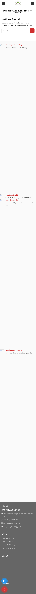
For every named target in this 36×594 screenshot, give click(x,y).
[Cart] (32, 3)
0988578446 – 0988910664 (11, 523)
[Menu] (3, 3)
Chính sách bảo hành (8, 538)
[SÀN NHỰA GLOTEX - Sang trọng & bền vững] (18, 3)
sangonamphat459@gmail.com (14, 527)
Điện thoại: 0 (8, 520)
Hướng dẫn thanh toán (9, 548)
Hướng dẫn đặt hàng (8, 545)
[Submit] (32, 30)
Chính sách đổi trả (7, 541)
